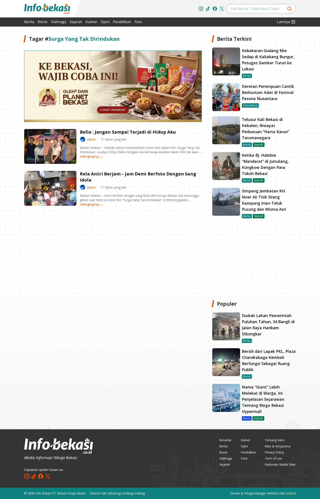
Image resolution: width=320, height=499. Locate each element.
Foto (138, 21)
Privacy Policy (274, 452)
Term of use (273, 458)
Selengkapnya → (91, 156)
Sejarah (76, 21)
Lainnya (283, 21)
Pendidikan (122, 21)
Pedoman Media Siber (280, 464)
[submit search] (289, 8)
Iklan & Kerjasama (278, 446)
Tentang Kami (275, 440)
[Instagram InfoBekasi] (201, 9)
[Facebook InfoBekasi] (215, 9)
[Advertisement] (113, 244)
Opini (105, 21)
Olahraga (58, 21)
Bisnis (42, 21)
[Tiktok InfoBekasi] (208, 9)
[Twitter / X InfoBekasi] (222, 9)
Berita (29, 21)
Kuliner (91, 21)
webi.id (291, 493)
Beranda (225, 440)
